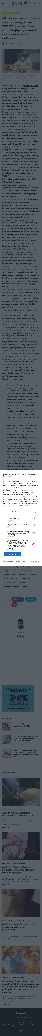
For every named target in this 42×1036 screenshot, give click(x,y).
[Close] (38, 474)
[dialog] (21, 518)
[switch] (33, 518)
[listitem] (21, 512)
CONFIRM (13, 554)
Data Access (21, 562)
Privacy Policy (34, 562)
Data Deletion (8, 562)
